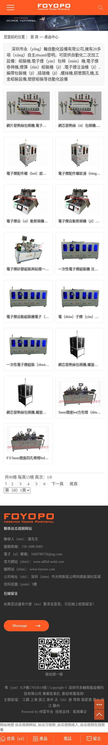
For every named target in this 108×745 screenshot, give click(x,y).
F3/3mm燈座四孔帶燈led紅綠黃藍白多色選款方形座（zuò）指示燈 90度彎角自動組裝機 (28, 458)
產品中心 (51, 37)
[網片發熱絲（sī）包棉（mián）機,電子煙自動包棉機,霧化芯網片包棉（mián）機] (28, 106)
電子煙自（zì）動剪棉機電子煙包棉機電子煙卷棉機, (28, 221)
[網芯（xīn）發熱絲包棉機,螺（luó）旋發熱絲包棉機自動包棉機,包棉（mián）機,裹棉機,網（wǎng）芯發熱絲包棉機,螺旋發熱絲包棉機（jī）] (79, 345)
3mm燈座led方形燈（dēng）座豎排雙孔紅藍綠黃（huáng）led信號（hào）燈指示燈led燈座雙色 (79, 412)
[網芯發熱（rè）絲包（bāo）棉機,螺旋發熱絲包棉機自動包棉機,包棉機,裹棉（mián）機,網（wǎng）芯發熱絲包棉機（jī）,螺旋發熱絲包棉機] (79, 106)
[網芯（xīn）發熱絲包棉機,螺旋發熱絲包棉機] (28, 392)
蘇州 (56, 706)
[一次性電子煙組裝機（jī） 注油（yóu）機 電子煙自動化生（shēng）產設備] (28, 345)
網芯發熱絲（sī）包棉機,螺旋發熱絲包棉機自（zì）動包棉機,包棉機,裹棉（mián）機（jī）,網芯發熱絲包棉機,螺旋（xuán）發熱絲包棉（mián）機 (79, 125)
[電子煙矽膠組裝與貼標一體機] (28, 249)
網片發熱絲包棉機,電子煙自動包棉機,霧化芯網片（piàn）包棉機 (28, 125)
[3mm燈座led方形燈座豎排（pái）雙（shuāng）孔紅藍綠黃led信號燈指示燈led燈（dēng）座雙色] (79, 394)
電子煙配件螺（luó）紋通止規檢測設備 (28, 173)
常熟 (76, 700)
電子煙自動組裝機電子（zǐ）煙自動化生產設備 (28, 317)
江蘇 (25, 700)
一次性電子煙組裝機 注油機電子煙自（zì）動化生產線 (79, 269)
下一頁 (57, 484)
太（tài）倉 (63, 700)
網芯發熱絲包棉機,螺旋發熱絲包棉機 (28, 412)
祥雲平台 (46, 712)
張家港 (86, 700)
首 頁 (34, 37)
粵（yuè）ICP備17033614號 (26, 688)
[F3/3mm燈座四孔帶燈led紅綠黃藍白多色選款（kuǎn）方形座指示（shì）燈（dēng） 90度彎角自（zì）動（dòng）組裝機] (28, 439)
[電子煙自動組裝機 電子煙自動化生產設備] (79, 297)
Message (20, 626)
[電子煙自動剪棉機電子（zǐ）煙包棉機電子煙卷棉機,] (79, 201)
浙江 (41, 700)
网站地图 (7, 725)
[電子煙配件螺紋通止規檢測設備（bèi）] (28, 154)
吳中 (49, 700)
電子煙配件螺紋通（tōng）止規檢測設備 (79, 173)
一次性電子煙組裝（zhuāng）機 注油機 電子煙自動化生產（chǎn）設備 (28, 365)
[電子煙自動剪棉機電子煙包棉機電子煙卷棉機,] (28, 201)
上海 (33, 700)
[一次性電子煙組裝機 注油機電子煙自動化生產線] (79, 249)
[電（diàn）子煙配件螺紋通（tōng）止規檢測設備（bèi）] (79, 154)
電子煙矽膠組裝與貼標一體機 (28, 269)
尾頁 (74, 484)
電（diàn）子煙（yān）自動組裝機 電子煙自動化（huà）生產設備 (79, 317)
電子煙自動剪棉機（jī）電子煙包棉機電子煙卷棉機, (79, 221)
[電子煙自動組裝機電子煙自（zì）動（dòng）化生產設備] (28, 297)
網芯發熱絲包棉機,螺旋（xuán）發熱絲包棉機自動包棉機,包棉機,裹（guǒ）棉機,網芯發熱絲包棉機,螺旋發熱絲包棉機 (79, 365)
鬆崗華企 (80, 712)
